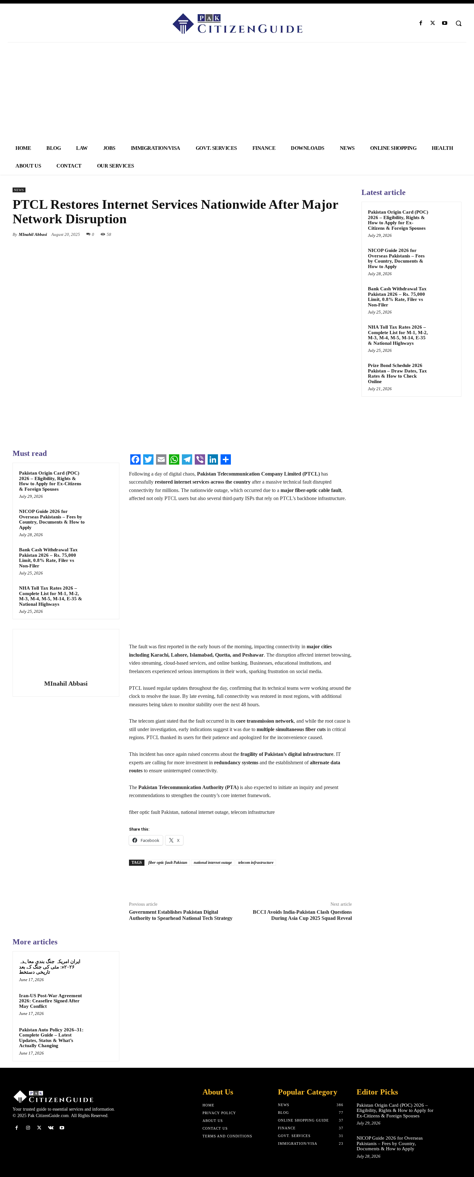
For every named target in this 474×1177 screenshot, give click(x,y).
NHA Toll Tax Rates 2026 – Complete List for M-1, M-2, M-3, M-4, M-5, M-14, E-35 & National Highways (50, 596)
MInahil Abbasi (33, 234)
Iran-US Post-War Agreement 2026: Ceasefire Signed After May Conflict (50, 1001)
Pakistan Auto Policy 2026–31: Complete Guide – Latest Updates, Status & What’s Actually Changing (51, 1037)
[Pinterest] (330, 234)
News (19, 190)
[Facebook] (420, 23)
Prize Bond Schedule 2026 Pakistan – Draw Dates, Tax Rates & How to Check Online (397, 373)
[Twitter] (433, 23)
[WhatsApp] (345, 234)
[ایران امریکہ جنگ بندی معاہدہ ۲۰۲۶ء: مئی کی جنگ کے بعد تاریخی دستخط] (100, 970)
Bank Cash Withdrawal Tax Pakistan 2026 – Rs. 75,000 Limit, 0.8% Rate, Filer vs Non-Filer (48, 557)
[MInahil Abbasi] (65, 655)
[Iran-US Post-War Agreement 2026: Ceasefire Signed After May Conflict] (100, 1004)
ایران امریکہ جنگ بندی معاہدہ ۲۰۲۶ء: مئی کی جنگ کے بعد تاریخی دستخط (49, 967)
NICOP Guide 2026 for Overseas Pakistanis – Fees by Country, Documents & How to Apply (52, 519)
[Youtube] (444, 23)
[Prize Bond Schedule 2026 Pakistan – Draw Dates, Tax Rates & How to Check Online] (443, 373)
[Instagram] (28, 1128)
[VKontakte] (51, 1128)
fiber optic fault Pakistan (167, 862)
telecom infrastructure (255, 862)
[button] (458, 23)
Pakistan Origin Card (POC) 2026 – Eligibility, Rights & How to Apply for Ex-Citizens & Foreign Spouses (50, 481)
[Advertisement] (237, 91)
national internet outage (213, 862)
